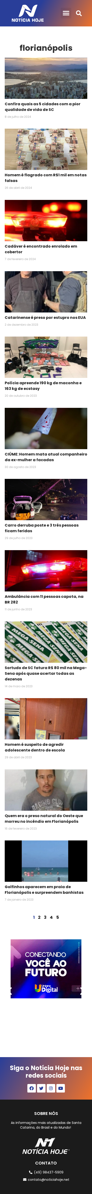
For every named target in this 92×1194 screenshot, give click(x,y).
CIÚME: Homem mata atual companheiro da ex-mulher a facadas (46, 457)
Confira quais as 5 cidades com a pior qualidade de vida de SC (42, 106)
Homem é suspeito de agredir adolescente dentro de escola (35, 747)
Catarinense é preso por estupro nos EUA (45, 317)
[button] (66, 13)
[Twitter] (41, 1088)
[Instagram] (51, 1088)
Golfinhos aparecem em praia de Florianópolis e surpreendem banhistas (44, 889)
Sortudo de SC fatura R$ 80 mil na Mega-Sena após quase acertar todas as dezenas (46, 673)
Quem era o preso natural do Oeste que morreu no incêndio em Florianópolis (44, 818)
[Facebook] (31, 1088)
